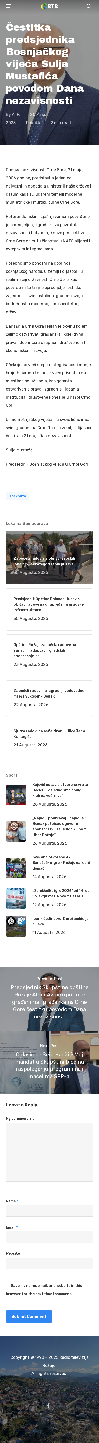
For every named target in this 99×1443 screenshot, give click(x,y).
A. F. (16, 114)
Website (13, 1253)
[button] (8, 6)
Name (12, 1201)
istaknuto (17, 496)
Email (12, 1227)
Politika (33, 122)
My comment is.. (20, 1118)
